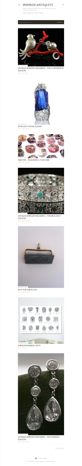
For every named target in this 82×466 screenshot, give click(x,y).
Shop (36, 13)
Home (25, 13)
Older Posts (59, 448)
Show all (60, 22)
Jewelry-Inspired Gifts (29, 345)
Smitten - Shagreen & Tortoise (33, 160)
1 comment (24, 348)
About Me (30, 13)
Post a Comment (26, 128)
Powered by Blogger (42, 458)
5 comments (25, 73)
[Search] (63, 4)
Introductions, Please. (30, 126)
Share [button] (19, 73)
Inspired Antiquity (38, 5)
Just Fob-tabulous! (27, 289)
